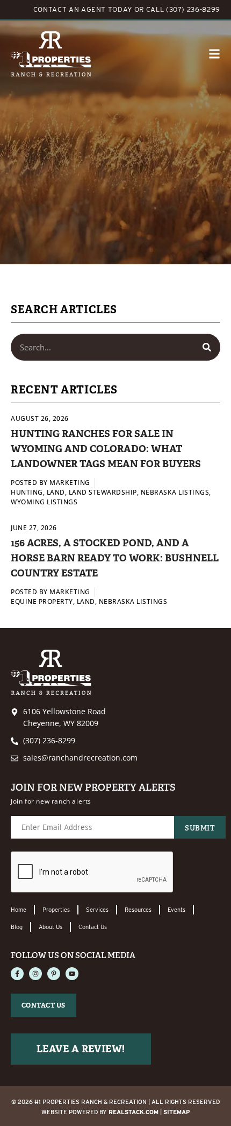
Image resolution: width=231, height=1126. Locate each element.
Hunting (27, 492)
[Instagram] (35, 973)
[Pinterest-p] (53, 973)
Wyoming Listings (44, 501)
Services (97, 909)
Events (176, 909)
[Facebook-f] (17, 973)
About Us (50, 927)
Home (18, 909)
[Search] (206, 347)
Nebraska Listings (175, 492)
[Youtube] (72, 973)
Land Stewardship (103, 492)
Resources (138, 909)
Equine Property (42, 601)
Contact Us (92, 927)
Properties (56, 909)
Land (56, 492)
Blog (17, 927)
